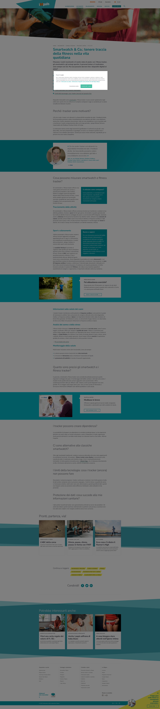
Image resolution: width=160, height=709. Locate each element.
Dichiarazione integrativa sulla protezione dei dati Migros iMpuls (86, 81)
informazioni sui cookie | (66, 81)
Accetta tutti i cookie (86, 86)
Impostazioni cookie (74, 86)
